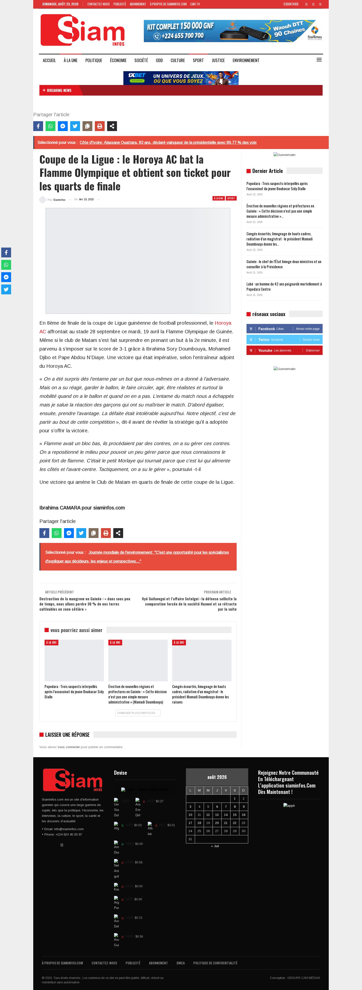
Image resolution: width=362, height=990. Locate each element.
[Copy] (87, 126)
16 (243, 815)
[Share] (112, 126)
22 (234, 823)
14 (226, 815)
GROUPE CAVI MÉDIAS (303, 978)
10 (190, 815)
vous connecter (69, 747)
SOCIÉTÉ (141, 60)
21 (226, 823)
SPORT (198, 60)
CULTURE (178, 60)
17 (190, 823)
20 (217, 823)
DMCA (181, 962)
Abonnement (138, 3)
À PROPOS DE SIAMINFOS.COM (168, 3)
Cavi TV (195, 3)
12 (208, 815)
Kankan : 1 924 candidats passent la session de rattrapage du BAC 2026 (138, 90)
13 (217, 815)
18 (199, 823)
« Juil (215, 846)
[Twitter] (75, 126)
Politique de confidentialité (215, 962)
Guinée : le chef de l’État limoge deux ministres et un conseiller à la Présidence (284, 264)
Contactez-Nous (98, 3)
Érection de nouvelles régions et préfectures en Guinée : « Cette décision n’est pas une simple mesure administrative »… (280, 211)
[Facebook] (38, 126)
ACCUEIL (49, 60)
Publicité (120, 3)
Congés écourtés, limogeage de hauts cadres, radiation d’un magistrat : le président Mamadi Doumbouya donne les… (280, 239)
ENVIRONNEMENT (246, 60)
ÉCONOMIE (118, 60)
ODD (159, 60)
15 (234, 815)
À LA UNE (71, 60)
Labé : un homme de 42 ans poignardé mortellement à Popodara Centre (284, 286)
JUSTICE (218, 60)
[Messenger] (63, 126)
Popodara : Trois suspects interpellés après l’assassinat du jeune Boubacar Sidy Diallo (277, 186)
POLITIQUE (93, 60)
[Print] (100, 126)
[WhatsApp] (50, 126)
